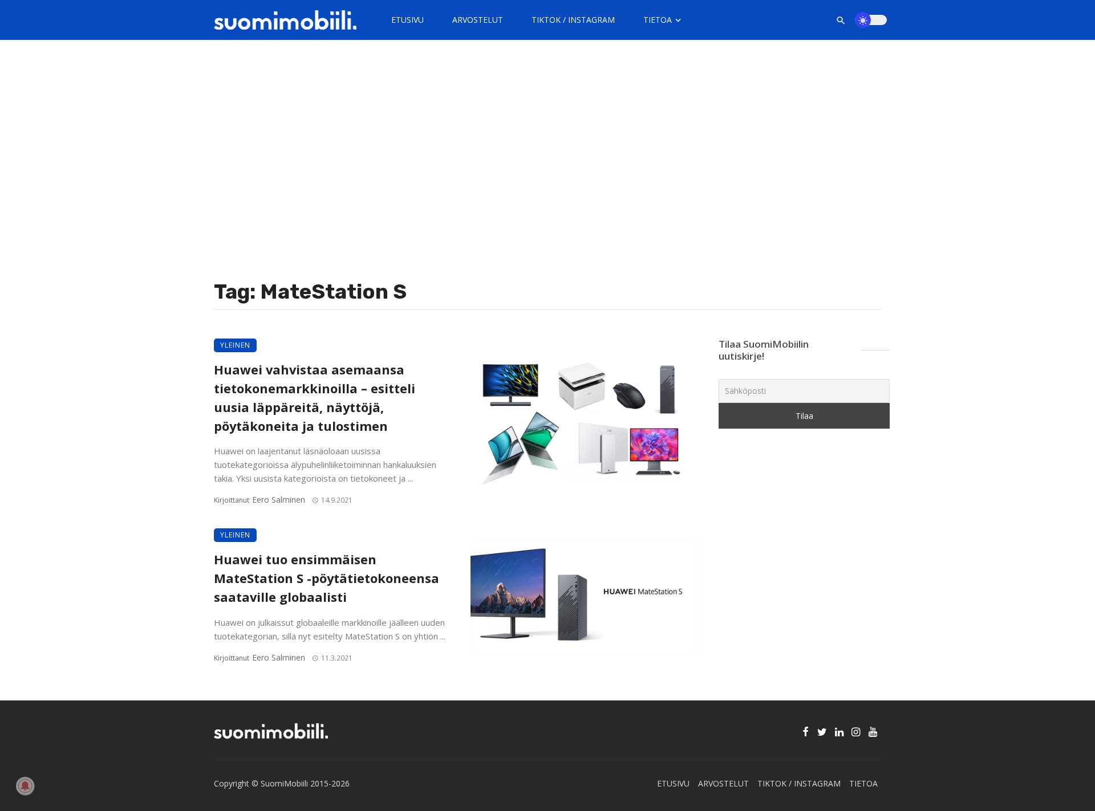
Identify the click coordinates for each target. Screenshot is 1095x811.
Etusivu (407, 19)
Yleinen (235, 345)
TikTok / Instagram (573, 19)
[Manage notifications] (25, 786)
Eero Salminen (278, 499)
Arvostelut (477, 19)
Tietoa (657, 19)
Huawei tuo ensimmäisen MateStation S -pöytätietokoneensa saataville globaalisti (326, 578)
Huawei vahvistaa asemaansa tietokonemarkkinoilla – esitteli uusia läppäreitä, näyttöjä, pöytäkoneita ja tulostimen (314, 397)
